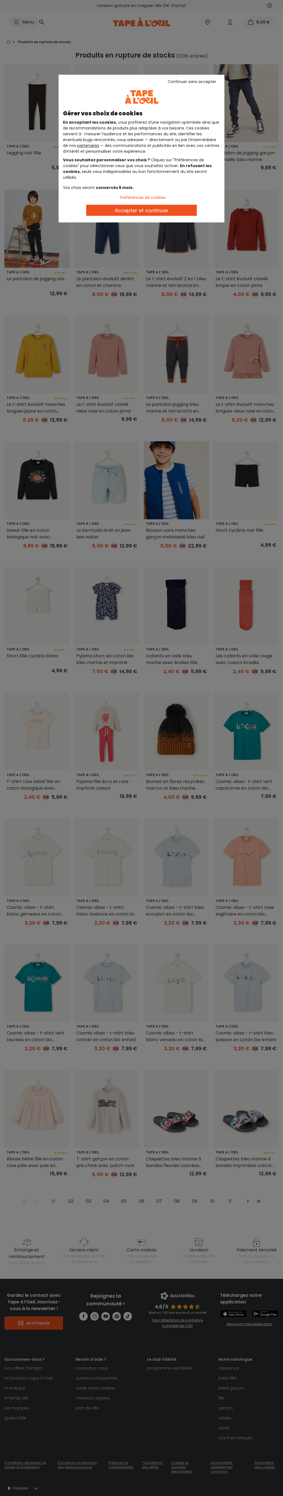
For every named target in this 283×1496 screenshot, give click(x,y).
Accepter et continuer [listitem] (142, 210)
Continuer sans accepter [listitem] (192, 81)
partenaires (88, 145)
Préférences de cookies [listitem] (143, 197)
